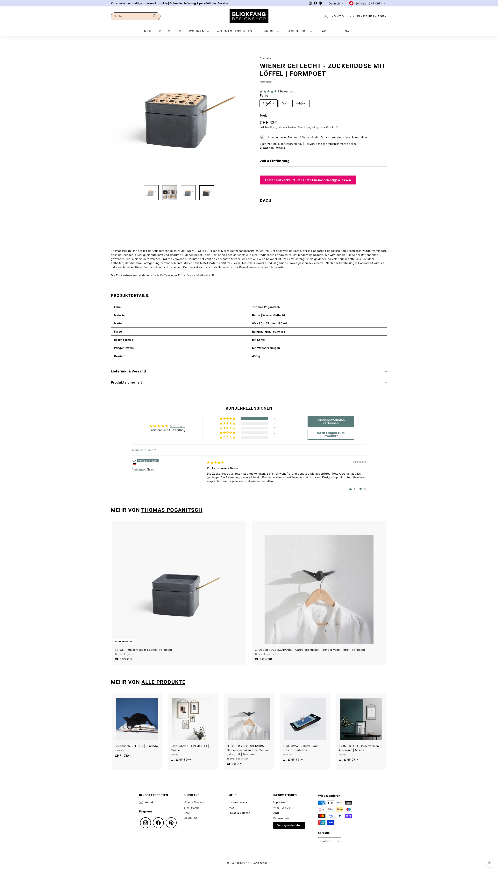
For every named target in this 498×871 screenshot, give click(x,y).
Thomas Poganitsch (171, 510)
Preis (263, 115)
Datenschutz (281, 818)
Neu (147, 31)
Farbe (264, 95)
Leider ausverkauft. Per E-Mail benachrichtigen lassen (308, 180)
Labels (327, 31)
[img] (215, 462)
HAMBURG (190, 818)
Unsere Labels (238, 802)
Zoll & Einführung (274, 161)
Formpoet (266, 81)
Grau (285, 103)
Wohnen (197, 31)
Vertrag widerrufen (289, 825)
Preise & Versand (239, 812)
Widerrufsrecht (283, 807)
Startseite (265, 58)
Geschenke (298, 31)
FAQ (231, 807)
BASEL (188, 812)
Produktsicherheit (126, 382)
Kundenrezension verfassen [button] (331, 421)
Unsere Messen (194, 802)
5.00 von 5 (177, 426)
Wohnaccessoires (235, 31)
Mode (270, 31)
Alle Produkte (163, 682)
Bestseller (170, 31)
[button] (269, 91)
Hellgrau (301, 103)
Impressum (280, 802)
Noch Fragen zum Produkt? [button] (331, 434)
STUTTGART (191, 807)
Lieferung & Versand (128, 371)
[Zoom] (179, 114)
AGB (276, 812)
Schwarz (268, 103)
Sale (349, 31)
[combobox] (135, 16)
